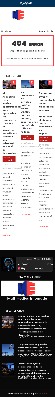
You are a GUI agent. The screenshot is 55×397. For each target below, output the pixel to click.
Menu (7, 31)
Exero (44, 393)
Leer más (7, 235)
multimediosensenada (13, 168)
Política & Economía (8, 158)
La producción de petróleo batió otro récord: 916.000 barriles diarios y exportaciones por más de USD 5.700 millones (29, 112)
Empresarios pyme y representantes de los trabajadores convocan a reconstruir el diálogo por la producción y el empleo (33, 370)
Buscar (42, 31)
